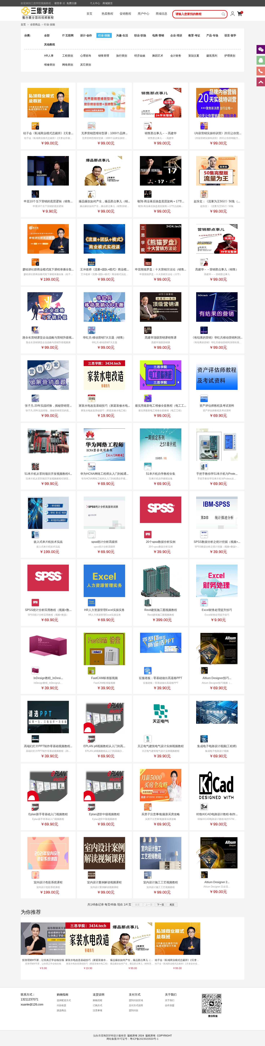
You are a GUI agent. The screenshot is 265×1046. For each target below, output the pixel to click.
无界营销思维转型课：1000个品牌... (104, 133)
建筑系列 (211, 55)
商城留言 (108, 3)
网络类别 (67, 64)
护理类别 (229, 55)
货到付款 (133, 1010)
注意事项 (97, 1010)
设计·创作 (86, 35)
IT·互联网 (68, 35)
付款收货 (61, 1005)
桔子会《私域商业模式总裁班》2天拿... (48, 133)
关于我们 (169, 1000)
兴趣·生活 (122, 35)
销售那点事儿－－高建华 (160, 133)
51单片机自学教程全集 (160, 473)
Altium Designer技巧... (217, 678)
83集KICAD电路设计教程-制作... (217, 814)
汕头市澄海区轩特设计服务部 (109, 1035)
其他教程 (49, 44)
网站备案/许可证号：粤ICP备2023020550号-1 (132, 1038)
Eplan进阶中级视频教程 (104, 814)
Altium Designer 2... (216, 882)
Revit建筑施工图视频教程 (160, 609)
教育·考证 (194, 35)
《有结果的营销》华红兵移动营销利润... (216, 337)
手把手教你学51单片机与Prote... (216, 473)
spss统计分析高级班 (104, 541)
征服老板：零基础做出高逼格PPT (160, 678)
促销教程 (125, 13)
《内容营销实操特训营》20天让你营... (217, 133)
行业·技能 (49, 24)
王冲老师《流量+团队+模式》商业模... (104, 269)
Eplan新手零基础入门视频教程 (48, 814)
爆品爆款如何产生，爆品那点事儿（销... (104, 201)
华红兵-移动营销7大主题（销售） (104, 337)
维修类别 (49, 64)
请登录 (58, 3)
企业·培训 (176, 35)
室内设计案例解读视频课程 (104, 882)
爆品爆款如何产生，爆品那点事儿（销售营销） (136, 960)
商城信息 (161, 13)
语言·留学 (230, 35)
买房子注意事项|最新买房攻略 (161, 814)
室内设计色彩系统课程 (48, 882)
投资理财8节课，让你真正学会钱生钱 (43, 960)
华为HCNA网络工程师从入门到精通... (104, 473)
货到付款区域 (136, 1000)
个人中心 (95, 3)
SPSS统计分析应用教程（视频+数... (48, 609)
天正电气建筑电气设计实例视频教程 (161, 746)
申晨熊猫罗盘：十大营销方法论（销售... (160, 269)
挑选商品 (61, 1010)
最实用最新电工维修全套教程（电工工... (160, 405)
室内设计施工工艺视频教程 (160, 882)
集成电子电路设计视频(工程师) (217, 746)
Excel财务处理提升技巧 (217, 609)
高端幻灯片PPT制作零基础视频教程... (48, 746)
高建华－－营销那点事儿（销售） (216, 269)
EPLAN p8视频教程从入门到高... (104, 746)
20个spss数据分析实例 (160, 541)
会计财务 (175, 55)
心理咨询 (85, 55)
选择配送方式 (64, 1000)
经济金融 (139, 55)
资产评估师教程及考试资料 (217, 405)
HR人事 (49, 55)
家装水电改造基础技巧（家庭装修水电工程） (90, 960)
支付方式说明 (136, 1005)
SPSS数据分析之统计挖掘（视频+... (217, 541)
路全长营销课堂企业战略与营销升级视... (48, 337)
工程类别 (67, 55)
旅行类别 (121, 55)
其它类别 (85, 64)
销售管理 (103, 55)
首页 (89, 13)
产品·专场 (212, 35)
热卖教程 (107, 13)
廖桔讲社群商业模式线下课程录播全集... (48, 269)
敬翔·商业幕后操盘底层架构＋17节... (160, 201)
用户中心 (143, 13)
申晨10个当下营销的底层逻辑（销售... (48, 201)
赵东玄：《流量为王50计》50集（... (217, 201)
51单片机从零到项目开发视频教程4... (48, 473)
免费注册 (72, 3)
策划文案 (193, 55)
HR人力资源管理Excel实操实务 (104, 609)
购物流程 (97, 1000)
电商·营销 (158, 35)
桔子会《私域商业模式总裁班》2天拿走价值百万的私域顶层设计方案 (193, 960)
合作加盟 (169, 1005)
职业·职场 (140, 35)
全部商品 (35, 24)
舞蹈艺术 (157, 55)
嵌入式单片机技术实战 (48, 541)
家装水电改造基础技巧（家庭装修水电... (104, 405)
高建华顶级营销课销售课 (160, 337)
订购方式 (97, 1005)
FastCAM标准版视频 (104, 678)
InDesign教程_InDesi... (48, 678)
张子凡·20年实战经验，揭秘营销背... (48, 405)
